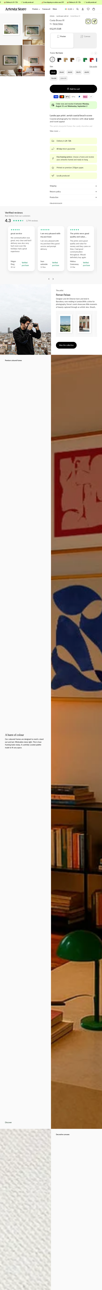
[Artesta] (17, 9)
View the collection (66, 345)
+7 (91, 97)
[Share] (94, 21)
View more (54, 131)
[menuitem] (54, 9)
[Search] (77, 9)
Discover (8, 1122)
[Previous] (49, 279)
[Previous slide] (92, 53)
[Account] (82, 9)
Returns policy (55, 192)
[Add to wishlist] (88, 21)
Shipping (53, 186)
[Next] (53, 279)
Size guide (93, 66)
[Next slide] (95, 53)
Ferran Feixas (58, 24)
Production (54, 197)
